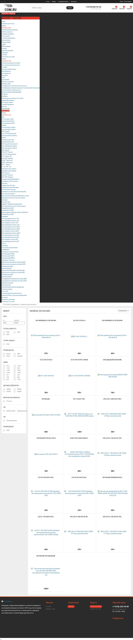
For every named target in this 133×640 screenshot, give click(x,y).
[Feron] (4, 356)
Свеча (4, 137)
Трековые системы (8, 260)
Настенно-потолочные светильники (14, 191)
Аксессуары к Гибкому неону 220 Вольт (15, 212)
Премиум (5, 52)
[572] (4, 377)
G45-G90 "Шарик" (7, 158)
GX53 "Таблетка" (7, 160)
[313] (14, 375)
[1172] (4, 368)
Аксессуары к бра (8, 119)
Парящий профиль (8, 100)
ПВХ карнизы (6, 46)
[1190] (14, 366)
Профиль (5, 94)
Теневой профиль (8, 104)
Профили (5, 216)
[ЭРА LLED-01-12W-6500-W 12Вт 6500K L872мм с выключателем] (113, 454)
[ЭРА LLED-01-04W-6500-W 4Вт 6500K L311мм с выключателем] (79, 532)
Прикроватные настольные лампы (13, 198)
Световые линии (7, 102)
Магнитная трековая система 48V (13, 270)
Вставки (4, 67)
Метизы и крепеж (8, 81)
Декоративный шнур (9, 69)
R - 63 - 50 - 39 (6, 167)
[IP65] (4, 334)
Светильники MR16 (8, 258)
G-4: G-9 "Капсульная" (9, 133)
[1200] (4, 370)
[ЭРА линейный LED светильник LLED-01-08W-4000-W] (46, 336)
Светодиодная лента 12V (10, 218)
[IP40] (4, 332)
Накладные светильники (10, 252)
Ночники (4, 200)
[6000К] (14, 391)
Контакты (74, 1)
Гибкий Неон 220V (8, 208)
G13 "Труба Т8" (7, 156)
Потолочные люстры (9, 189)
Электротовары (7, 289)
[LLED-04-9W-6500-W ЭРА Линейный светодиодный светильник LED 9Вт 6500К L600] (79, 493)
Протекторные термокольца (11, 90)
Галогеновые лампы (8, 127)
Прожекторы (6, 202)
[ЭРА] (14, 354)
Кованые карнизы (8, 34)
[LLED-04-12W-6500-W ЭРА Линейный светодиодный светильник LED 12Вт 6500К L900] (46, 493)
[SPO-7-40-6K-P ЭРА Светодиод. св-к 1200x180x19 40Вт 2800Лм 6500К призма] (79, 415)
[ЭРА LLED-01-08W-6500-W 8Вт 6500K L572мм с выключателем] (113, 415)
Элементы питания (8, 299)
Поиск (70, 8)
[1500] (4, 372)
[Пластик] (4, 401)
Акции (54, 1)
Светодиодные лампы (9, 146)
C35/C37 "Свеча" (7, 152)
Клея (3, 77)
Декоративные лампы (9, 135)
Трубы (4, 44)
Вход (121, 1)
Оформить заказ (50, 609)
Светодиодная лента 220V (11, 227)
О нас (47, 1)
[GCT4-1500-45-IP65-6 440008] (79, 376)
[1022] (14, 372)
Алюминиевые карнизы (10, 30)
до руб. (16, 320)
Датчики (5, 297)
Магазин (71, 606)
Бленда (4, 48)
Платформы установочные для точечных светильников (21, 88)
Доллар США (93, 609)
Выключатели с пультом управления (14, 295)
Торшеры (5, 245)
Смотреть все (6, 28)
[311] (4, 375)
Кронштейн (5, 79)
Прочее (4, 106)
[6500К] (14, 389)
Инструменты (6, 71)
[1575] (14, 379)
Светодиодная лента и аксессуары (14, 206)
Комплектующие (7, 50)
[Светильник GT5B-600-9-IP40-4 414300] (46, 415)
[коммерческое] (14, 411)
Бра (3, 117)
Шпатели (5, 75)
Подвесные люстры (8, 185)
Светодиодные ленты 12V (10, 225)
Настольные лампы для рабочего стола (15, 196)
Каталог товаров (8, 13)
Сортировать (123, 310)
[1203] (14, 370)
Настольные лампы (8, 193)
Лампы (4, 125)
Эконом (4, 54)
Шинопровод (6, 285)
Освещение (6, 111)
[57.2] (4, 366)
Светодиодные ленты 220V (11, 233)
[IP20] (14, 332)
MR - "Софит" (6, 164)
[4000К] (4, 389)
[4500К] (4, 391)
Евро (99, 609)
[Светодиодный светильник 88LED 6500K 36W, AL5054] (113, 376)
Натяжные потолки (8, 57)
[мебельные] (4, 411)
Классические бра (8, 121)
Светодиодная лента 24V (10, 235)
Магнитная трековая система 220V (14, 262)
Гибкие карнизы (7, 32)
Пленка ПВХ (6, 108)
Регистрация (127, 1)
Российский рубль (96, 606)
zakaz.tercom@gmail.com (119, 609)
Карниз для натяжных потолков (12, 98)
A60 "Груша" (6, 131)
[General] (14, 356)
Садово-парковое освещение (12, 204)
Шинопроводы (7, 268)
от (4, 320)
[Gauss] (4, 354)
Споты (4, 243)
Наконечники (6, 42)
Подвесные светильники (10, 187)
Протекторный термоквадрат (12, 92)
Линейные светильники (10, 181)
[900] (14, 368)
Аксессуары (6, 36)
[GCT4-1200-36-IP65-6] (46, 376)
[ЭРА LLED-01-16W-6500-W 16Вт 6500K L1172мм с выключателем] (113, 532)
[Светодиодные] (4, 420)
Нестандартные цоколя (10, 144)
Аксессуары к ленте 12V (10, 223)
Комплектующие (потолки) (11, 63)
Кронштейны (6, 40)
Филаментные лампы (9, 169)
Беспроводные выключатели (12, 293)
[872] (4, 379)
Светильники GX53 (8, 254)
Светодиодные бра (8, 123)
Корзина (48, 606)
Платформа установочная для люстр (14, 86)
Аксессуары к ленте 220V (10, 231)
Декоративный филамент (10, 179)
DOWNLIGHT (6, 250)
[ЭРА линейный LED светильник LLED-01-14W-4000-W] (113, 336)
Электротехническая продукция (13, 287)
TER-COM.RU (7, 304)
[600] (14, 377)
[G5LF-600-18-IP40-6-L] (79, 336)
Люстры (4, 183)
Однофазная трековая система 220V (14, 279)
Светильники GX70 (8, 256)
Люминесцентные (8, 140)
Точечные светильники (10, 247)
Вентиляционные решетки (11, 65)
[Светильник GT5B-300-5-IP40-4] (46, 454)
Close (3, 21)
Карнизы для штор (8, 23)
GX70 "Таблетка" (7, 162)
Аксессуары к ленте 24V (10, 239)
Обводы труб (6, 84)
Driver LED (5, 291)
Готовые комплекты (8, 38)
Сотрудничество (63, 1)
